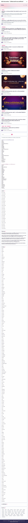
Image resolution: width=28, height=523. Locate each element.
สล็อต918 (3, 452)
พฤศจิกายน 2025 (4, 205)
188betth (3, 251)
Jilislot (2, 297)
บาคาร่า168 (3, 148)
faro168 (2, 280)
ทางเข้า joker (3, 186)
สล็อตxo (3, 458)
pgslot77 (3, 157)
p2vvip (2, 324)
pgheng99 (3, 333)
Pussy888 (3, 353)
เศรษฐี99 (3, 495)
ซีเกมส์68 (3, 413)
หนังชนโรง (3, 142)
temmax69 (3, 393)
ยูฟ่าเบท (2, 435)
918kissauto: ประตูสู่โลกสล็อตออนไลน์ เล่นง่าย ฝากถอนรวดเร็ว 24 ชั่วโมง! (14, 20)
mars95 (2, 317)
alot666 (3, 264)
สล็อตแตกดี (3, 469)
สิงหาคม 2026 (3, 192)
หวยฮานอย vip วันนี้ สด (4, 475)
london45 (3, 311)
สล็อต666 (3, 448)
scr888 (3, 36)
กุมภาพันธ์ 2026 (3, 201)
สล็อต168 (3, 442)
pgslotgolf (3, 343)
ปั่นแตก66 (3, 158)
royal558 (3, 357)
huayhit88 (3, 294)
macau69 (3, 314)
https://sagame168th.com (5, 143)
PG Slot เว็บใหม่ (3, 330)
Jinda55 (21, 509)
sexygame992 (3, 373)
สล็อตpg (3, 456)
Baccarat (3, 267)
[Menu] (26, 1)
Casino (2, 277)
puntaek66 (3, 350)
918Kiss (3, 126)
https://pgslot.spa (4, 179)
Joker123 (3, 301)
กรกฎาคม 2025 (3, 211)
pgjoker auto (3, 334)
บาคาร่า (2, 175)
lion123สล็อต (3, 307)
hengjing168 (3, 291)
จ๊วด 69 (2, 412)
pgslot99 (3, 340)
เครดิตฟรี (3, 482)
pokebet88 (3, 346)
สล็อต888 (3, 171)
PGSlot (2, 337)
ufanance (3, 403)
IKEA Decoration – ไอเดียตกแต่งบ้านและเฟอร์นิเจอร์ (10, 127)
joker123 (3, 141)
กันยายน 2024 (3, 225)
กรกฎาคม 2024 (3, 228)
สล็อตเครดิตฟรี (3, 465)
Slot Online (3, 376)
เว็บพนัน (2, 488)
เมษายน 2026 (3, 198)
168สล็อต (3, 509)
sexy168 (3, 367)
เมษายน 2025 (3, 215)
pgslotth (3, 344)
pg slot (2, 181)
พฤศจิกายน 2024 (4, 222)
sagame (3, 359)
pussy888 (3, 146)
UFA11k (2, 396)
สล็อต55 (3, 445)
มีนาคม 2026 (3, 199)
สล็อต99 (3, 455)
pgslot (2, 173)
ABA (5, 126)
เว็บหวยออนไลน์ (3, 492)
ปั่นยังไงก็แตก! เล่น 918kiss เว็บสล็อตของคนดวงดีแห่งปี (10, 70)
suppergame (3, 389)
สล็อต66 (3, 446)
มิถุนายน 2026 (3, 195)
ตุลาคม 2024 (3, 224)
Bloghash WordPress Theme (14, 521)
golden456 (3, 287)
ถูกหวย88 (3, 416)
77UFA (2, 254)
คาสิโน (2, 409)
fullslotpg (3, 284)
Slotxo (2, 380)
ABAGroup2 (8, 126)
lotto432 (3, 313)
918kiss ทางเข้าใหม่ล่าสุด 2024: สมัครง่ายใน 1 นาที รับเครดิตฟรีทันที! (13, 91)
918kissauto (3, 257)
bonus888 (3, 274)
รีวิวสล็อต (19, 513)
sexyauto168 (3, 370)
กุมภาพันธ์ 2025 (3, 218)
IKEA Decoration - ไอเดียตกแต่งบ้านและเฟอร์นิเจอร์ (12, 1)
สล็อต (21, 513)
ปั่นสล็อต (3, 425)
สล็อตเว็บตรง (3, 169)
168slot (2, 248)
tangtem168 (3, 390)
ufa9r (2, 399)
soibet (2, 383)
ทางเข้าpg (3, 419)
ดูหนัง (2, 153)
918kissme (3, 258)
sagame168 (3, 360)
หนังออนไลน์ (3, 472)
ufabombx (3, 400)
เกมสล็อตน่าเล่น (10, 515)
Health (2, 290)
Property (3, 347)
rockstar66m (3, 356)
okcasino (3, 320)
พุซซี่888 (3, 432)
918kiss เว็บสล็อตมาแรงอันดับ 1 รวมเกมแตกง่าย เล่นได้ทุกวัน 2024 (12, 46)
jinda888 (3, 300)
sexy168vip (3, 369)
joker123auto (3, 303)
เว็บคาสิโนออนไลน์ (4, 485)
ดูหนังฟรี (3, 145)
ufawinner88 (3, 406)
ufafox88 (3, 402)
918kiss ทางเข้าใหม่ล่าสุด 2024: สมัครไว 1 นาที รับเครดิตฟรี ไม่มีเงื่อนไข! (14, 112)
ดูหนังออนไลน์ (3, 185)
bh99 (2, 271)
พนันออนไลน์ (3, 429)
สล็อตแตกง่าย (7, 515)
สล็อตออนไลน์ (3, 45)
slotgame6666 (3, 379)
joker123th (3, 304)
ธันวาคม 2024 (3, 221)
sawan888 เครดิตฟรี (4, 363)
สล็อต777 (3, 449)
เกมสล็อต (3, 479)
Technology (3, 392)
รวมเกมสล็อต (3, 436)
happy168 (3, 288)
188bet (5, 509)
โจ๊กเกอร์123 (3, 501)
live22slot (3, 310)
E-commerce (3, 278)
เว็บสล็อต (3, 491)
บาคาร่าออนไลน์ (3, 159)
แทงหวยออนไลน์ (3, 498)
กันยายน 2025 (3, 208)
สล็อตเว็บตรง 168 (4, 468)
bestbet (3, 268)
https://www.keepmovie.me (5, 155)
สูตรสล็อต (3, 471)
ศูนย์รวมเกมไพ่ (3, 439)
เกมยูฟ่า (2, 478)
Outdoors (3, 323)
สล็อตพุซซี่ (3, 459)
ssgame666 (3, 386)
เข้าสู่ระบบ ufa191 (4, 481)
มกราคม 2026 (3, 202)
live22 (2, 152)
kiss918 (2, 182)
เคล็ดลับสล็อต (14, 515)
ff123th (2, 281)
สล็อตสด (3, 462)
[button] (11, 134)
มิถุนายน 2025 (3, 212)
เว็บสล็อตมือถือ (18, 515)
